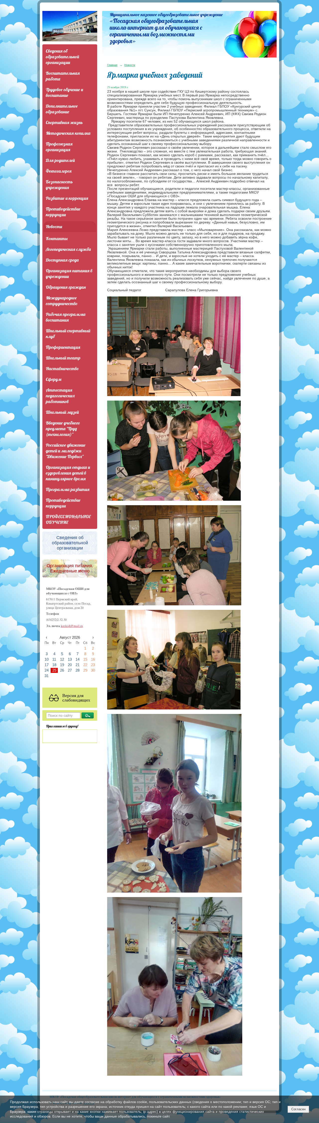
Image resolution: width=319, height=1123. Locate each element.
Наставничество (62, 368)
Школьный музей (62, 412)
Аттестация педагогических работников (60, 395)
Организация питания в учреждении (69, 273)
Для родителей (60, 160)
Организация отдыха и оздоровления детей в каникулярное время (68, 473)
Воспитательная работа (63, 76)
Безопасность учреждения (59, 184)
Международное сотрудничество (62, 300)
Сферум (53, 379)
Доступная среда (62, 260)
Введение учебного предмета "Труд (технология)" (63, 428)
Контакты (57, 238)
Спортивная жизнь (64, 122)
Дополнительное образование (62, 109)
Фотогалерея (59, 171)
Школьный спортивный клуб (68, 333)
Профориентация (63, 347)
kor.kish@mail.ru (72, 626)
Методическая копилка (68, 133)
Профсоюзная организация (59, 146)
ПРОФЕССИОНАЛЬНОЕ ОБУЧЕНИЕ (68, 519)
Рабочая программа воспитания (65, 317)
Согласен (298, 1109)
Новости (54, 226)
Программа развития (67, 489)
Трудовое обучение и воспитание (64, 92)
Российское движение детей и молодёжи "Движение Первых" (65, 450)
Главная (112, 65)
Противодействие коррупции (63, 211)
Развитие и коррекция (67, 198)
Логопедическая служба (68, 249)
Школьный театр (63, 358)
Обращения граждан (66, 287)
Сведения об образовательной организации (62, 56)
